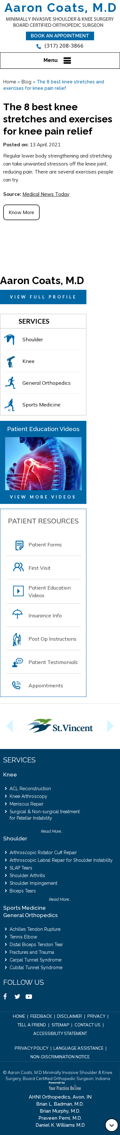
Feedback (41, 1016)
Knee (10, 774)
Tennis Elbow (23, 936)
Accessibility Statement (60, 1033)
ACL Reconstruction (30, 788)
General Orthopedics (30, 915)
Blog (26, 81)
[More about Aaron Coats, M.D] (60, 15)
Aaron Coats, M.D (42, 280)
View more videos (43, 496)
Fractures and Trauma (32, 952)
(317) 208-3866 (64, 45)
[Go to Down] (112, 1125)
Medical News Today (45, 194)
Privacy (96, 1016)
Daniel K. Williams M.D (60, 1125)
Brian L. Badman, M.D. (60, 1104)
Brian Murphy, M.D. (60, 1111)
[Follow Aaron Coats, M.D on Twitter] (20, 998)
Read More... (52, 831)
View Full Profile (43, 296)
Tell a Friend (32, 1024)
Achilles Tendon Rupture (35, 929)
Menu (51, 60)
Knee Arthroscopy (28, 796)
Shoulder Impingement (33, 883)
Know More (21, 212)
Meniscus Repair (27, 804)
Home (9, 81)
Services (34, 321)
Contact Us (87, 1024)
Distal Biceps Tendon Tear (36, 944)
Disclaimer (69, 1016)
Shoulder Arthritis (27, 875)
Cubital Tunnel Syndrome (36, 967)
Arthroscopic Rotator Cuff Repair (43, 852)
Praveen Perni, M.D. (60, 1118)
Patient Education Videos (43, 428)
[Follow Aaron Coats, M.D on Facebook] (8, 998)
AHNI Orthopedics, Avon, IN (60, 1097)
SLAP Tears (21, 867)
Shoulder (15, 838)
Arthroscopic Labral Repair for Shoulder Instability (61, 860)
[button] (6, 726)
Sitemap (60, 1024)
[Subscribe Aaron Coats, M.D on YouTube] (31, 998)
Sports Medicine (24, 908)
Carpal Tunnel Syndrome (35, 959)
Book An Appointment (60, 36)
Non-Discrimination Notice (60, 1056)
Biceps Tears (23, 890)
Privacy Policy (31, 1048)
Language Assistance (78, 1048)
